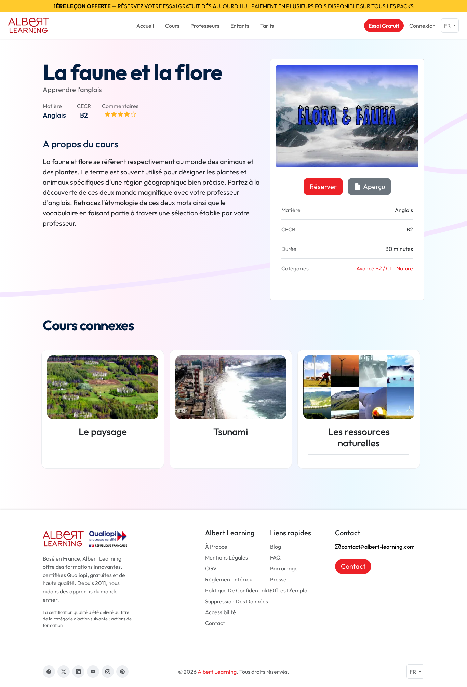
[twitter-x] (63, 671)
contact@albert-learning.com (378, 546)
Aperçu (373, 186)
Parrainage (284, 568)
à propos (216, 546)
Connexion (422, 25)
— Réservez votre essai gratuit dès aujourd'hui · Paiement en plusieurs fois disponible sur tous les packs (234, 6)
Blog (275, 546)
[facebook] (49, 671)
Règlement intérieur (230, 579)
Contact (215, 623)
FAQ (275, 557)
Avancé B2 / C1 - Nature (384, 268)
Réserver (323, 186)
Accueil (145, 25)
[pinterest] (122, 671)
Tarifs (267, 25)
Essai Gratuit (384, 25)
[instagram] (108, 671)
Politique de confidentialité (238, 590)
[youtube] (93, 671)
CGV (211, 568)
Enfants (239, 25)
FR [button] (448, 25)
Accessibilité (220, 612)
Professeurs (204, 25)
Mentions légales (226, 557)
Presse (278, 579)
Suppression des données (236, 601)
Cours (172, 25)
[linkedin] (78, 671)
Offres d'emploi (289, 590)
